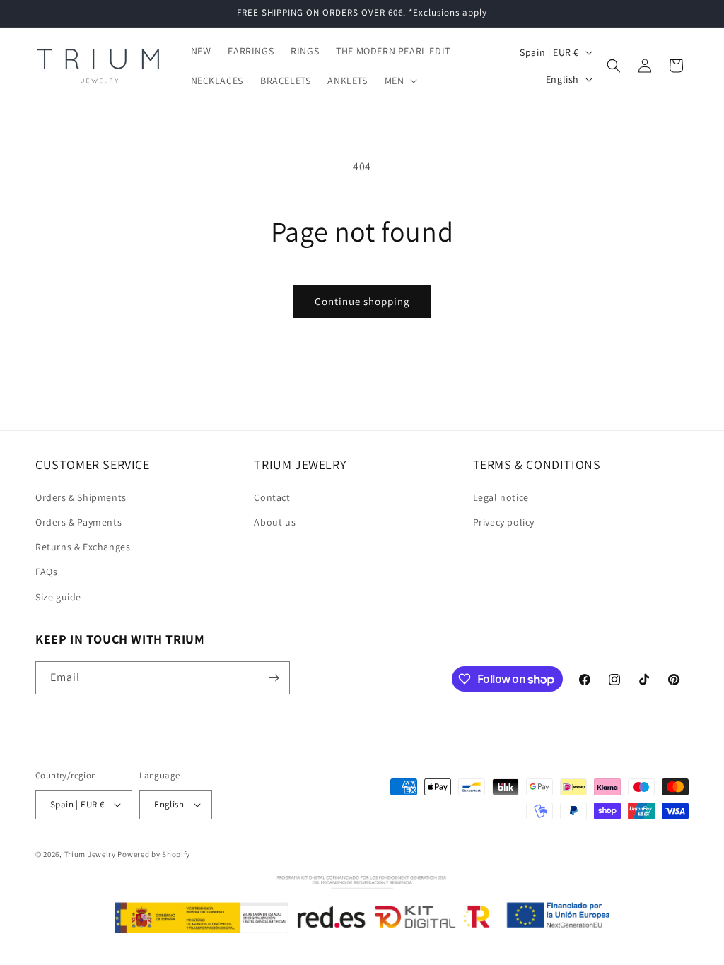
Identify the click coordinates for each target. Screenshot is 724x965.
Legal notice (501, 497)
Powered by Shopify (153, 854)
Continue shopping (362, 301)
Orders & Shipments (81, 497)
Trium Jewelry (90, 854)
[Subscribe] (273, 677)
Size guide (58, 597)
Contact (272, 497)
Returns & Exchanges (82, 546)
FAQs (46, 571)
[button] (400, 80)
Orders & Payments (78, 522)
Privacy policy (504, 522)
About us (275, 522)
